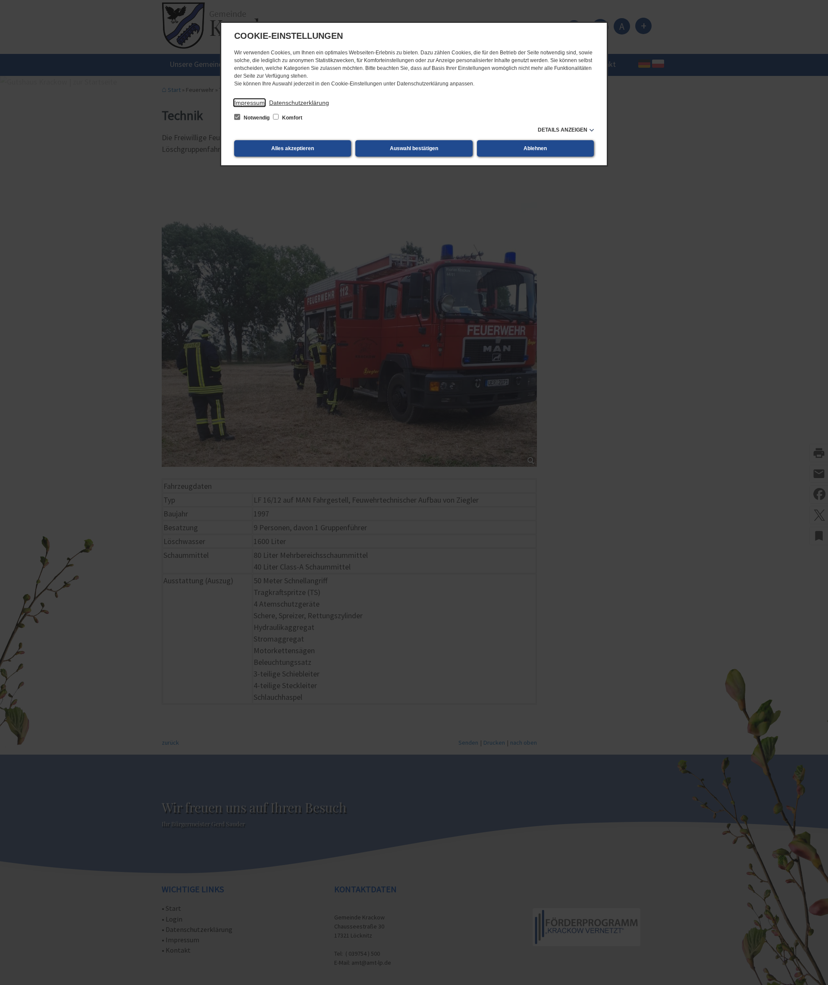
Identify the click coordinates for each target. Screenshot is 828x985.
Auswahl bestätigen (414, 148)
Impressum (249, 102)
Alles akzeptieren (292, 148)
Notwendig (256, 118)
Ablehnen (535, 148)
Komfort (291, 118)
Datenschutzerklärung (299, 102)
